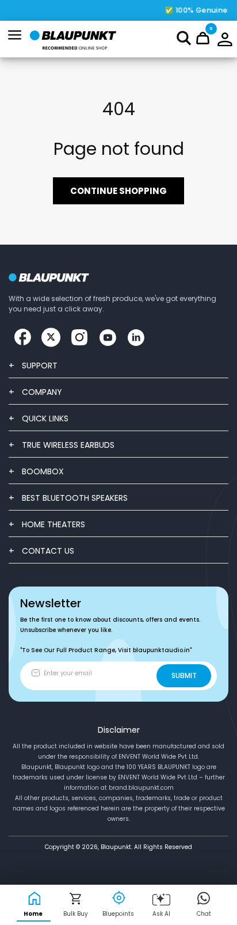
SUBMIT (184, 675)
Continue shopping (118, 191)
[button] (183, 38)
